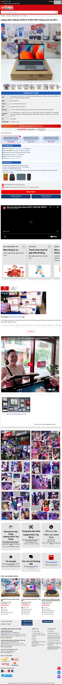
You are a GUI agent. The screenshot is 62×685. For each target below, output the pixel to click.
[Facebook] (12, 671)
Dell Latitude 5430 (15, 317)
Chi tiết (5, 289)
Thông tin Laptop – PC (38, 633)
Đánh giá (13, 289)
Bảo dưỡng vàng (12, 170)
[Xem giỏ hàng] (60, 12)
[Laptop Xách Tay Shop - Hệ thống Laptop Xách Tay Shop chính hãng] (7, 7)
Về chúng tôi (51, 562)
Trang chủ (3, 15)
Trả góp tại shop (15, 196)
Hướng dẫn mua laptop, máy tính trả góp (54, 644)
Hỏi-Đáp (35, 640)
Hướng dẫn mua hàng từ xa (54, 642)
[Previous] (3, 595)
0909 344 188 (57, 3)
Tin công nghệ (36, 631)
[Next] (58, 595)
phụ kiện (16, 154)
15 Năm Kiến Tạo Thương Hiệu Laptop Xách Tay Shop (53, 637)
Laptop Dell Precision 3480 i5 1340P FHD (10, 600)
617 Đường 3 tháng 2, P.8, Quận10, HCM (10, 3)
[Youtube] (9, 671)
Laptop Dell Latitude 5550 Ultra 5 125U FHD (31, 600)
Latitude (25, 15)
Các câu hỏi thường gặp (53, 640)
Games (34, 638)
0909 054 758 (27, 624)
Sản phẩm (8, 15)
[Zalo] (5, 671)
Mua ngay (31, 192)
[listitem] (6, 87)
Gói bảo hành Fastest (14, 158)
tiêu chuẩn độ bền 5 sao (19, 148)
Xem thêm (30, 331)
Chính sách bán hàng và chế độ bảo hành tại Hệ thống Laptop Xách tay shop (54, 648)
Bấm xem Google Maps (6, 637)
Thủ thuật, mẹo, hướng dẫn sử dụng (38, 635)
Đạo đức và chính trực (53, 633)
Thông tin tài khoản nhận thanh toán (38, 645)
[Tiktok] (2, 671)
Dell (21, 15)
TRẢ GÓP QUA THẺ (46, 196)
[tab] (5, 288)
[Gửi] (56, 12)
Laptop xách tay (15, 15)
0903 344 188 (57, 1)
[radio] (10, 139)
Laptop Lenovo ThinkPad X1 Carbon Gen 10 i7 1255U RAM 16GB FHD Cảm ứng (51, 600)
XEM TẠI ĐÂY (31, 568)
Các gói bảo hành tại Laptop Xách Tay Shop (39, 642)
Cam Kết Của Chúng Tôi (53, 635)
